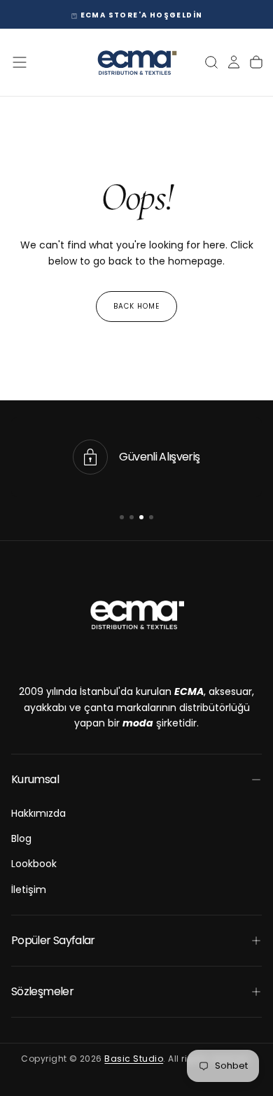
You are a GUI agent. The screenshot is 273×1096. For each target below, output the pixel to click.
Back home (136, 306)
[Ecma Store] (136, 614)
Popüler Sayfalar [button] (53, 940)
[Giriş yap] (233, 62)
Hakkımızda (38, 813)
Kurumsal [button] (35, 779)
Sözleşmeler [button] (42, 991)
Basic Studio (133, 1059)
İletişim (28, 890)
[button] (19, 62)
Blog (21, 838)
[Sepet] (256, 62)
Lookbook (34, 864)
